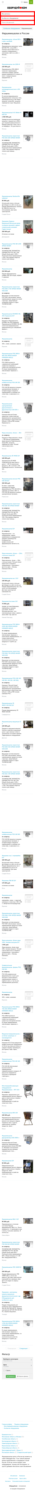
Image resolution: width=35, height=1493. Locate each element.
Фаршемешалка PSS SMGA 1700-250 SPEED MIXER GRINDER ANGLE (10, 1323)
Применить (11, 1376)
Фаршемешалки (7, 895)
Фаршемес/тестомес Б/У (10, 601)
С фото (7, 1370)
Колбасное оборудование (11, 1428)
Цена (6, 1365)
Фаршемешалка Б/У (8, 528)
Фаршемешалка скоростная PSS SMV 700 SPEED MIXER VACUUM (11, 653)
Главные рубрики (7, 1424)
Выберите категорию (10, 1359)
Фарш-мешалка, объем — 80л (11, 433)
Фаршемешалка (7, 339)
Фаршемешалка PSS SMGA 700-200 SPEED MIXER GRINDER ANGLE (10, 1009)
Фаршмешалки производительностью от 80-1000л (11, 89)
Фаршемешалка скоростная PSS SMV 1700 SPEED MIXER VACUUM (11, 289)
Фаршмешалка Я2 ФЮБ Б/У (11, 456)
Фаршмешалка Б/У (8, 1160)
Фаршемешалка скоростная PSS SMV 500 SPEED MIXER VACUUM (11, 747)
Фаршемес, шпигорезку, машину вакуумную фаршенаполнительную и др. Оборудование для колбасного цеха (11, 1296)
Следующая (24, 1348)
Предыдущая (11, 1348)
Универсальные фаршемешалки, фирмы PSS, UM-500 (11, 967)
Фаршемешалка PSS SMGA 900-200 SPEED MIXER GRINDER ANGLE (10, 355)
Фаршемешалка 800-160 (10, 1113)
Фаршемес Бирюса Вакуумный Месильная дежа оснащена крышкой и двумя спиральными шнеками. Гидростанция (11, 225)
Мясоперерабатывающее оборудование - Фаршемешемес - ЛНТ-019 (10, 1088)
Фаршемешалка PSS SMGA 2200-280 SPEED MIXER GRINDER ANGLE (10, 626)
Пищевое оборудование (21, 1424)
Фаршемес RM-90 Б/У (9, 880)
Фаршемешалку (7, 269)
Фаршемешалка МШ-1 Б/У (10, 1219)
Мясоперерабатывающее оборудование (15, 1426)
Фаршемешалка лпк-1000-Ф (11, 64)
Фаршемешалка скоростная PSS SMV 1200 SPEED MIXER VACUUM (11, 915)
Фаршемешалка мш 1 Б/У (10, 578)
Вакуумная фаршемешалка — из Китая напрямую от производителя (11, 1036)
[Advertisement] (17, 175)
